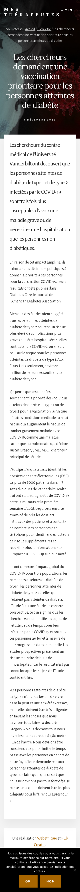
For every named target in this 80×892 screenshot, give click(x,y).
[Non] (74, 870)
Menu (70, 10)
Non (50, 881)
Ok (28, 881)
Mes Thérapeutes (32, 11)
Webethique (47, 838)
